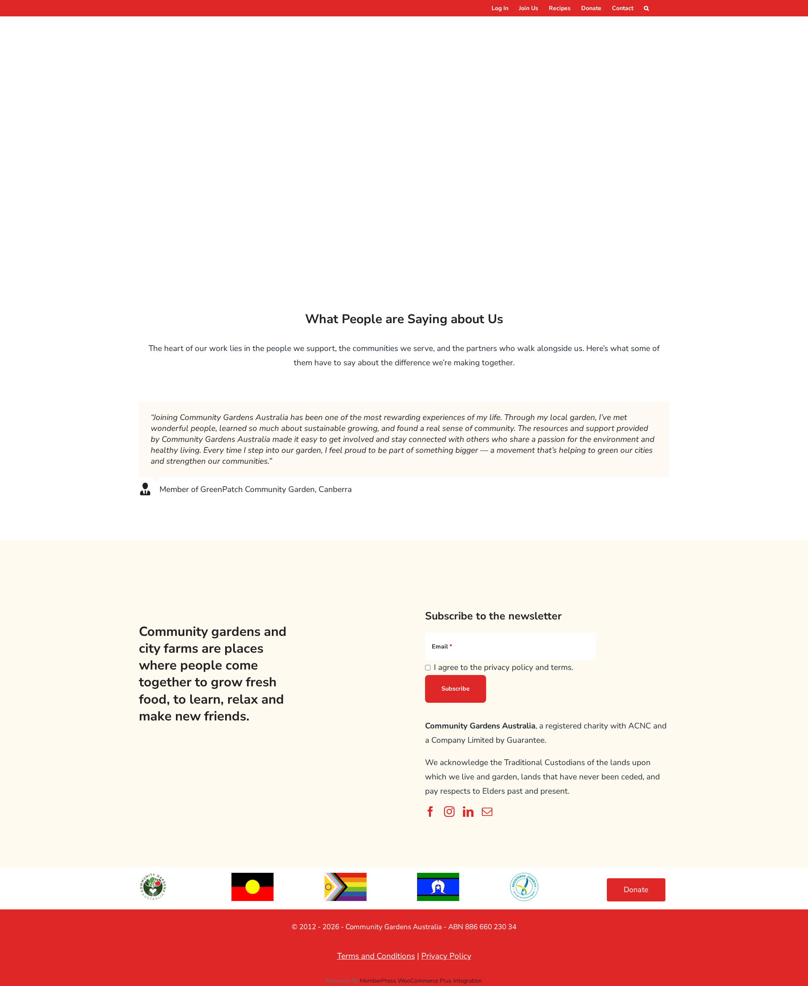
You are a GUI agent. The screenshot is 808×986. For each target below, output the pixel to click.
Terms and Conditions (376, 956)
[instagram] (449, 811)
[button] (646, 8)
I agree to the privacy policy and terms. (503, 667)
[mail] (487, 811)
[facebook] (430, 811)
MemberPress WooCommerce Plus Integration (421, 981)
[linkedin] (468, 811)
